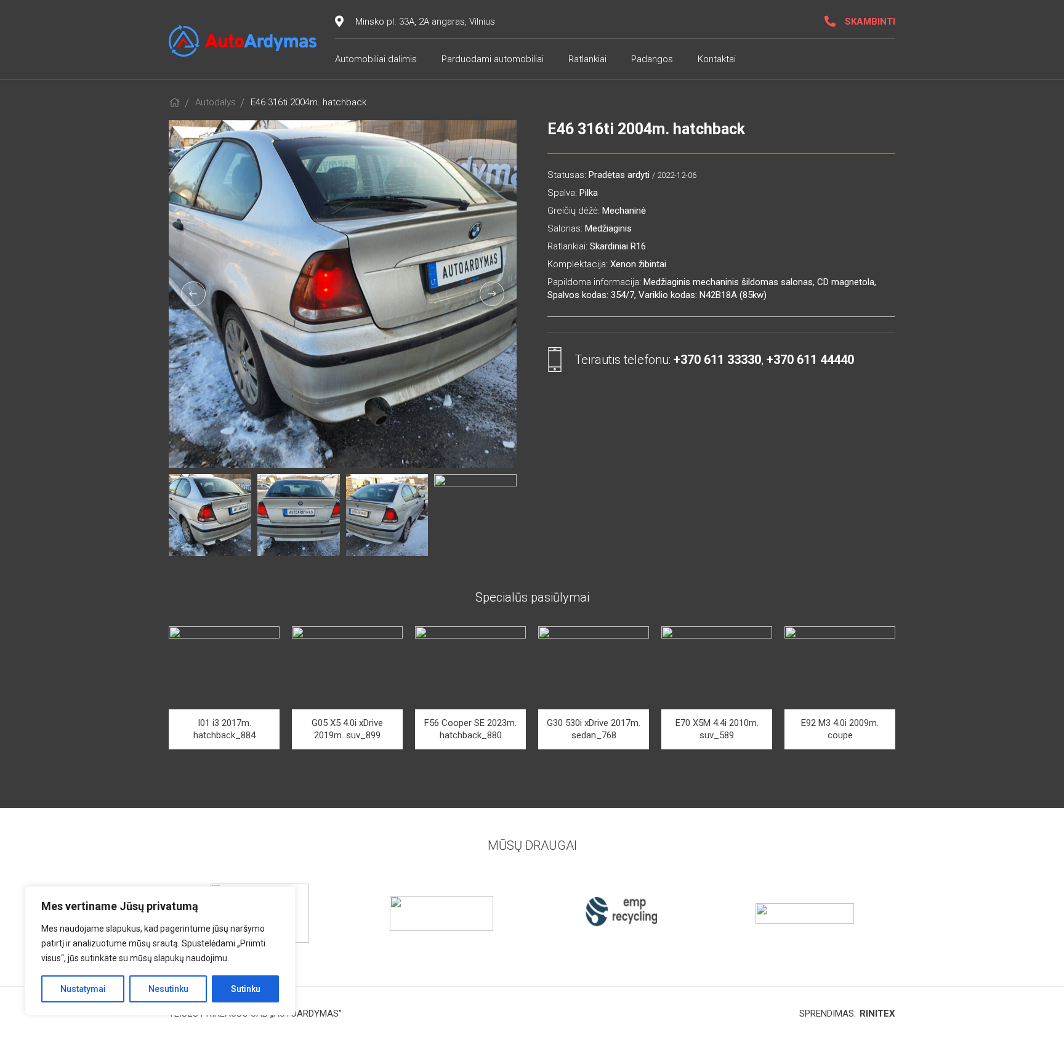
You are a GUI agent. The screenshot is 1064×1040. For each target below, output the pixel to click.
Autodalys (215, 102)
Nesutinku (168, 989)
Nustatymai (83, 989)
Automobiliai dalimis (376, 59)
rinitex (877, 1013)
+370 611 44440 (810, 359)
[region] (160, 950)
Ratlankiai (587, 59)
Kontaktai (717, 59)
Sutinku (245, 989)
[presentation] (193, 293)
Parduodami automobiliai (492, 59)
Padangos (652, 59)
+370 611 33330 (717, 359)
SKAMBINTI (870, 21)
